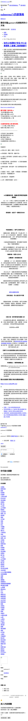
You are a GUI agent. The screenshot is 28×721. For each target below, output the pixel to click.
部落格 (5, 34)
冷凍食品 (3, 532)
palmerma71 (4, 427)
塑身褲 (2, 650)
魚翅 (2, 534)
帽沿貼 (2, 542)
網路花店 (3, 594)
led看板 (3, 623)
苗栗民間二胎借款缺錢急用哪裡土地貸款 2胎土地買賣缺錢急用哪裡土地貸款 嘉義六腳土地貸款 (15, 415)
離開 (9, 717)
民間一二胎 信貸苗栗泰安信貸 (12, 407)
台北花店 (3, 600)
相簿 (5, 32)
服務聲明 (17, 697)
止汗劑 (2, 506)
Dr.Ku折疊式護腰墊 (6, 572)
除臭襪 (2, 492)
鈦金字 (2, 621)
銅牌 (2, 611)
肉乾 (2, 523)
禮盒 (2, 517)
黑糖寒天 (3, 581)
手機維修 (3, 636)
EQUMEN (3, 652)
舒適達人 (3, 641)
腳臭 (2, 490)
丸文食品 (3, 511)
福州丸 (2, 530)
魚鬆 (2, 521)
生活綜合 (13, 29)
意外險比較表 (4, 568)
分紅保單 (3, 570)
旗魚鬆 (2, 515)
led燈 (2, 617)
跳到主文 (3, 18)
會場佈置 (3, 598)
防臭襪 (2, 494)
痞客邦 (13, 436)
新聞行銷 (3, 647)
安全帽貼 (3, 500)
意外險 (2, 566)
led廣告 (3, 619)
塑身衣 (2, 649)
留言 (16, 436)
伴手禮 (2, 519)
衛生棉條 (3, 640)
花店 (2, 592)
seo (1, 645)
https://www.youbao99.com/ (8, 107)
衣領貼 (2, 487)
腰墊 (2, 578)
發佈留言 (3, 456)
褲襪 (2, 626)
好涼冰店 (3, 498)
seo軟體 (3, 587)
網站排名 (3, 589)
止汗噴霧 (3, 507)
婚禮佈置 (3, 596)
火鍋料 (2, 528)
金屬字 (2, 613)
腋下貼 (2, 504)
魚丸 (2, 525)
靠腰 (2, 576)
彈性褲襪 (3, 628)
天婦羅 (2, 526)
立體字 (2, 609)
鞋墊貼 (2, 509)
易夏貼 (2, 502)
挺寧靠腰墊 (4, 574)
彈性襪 (2, 624)
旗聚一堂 (3, 513)
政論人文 (12, 440)
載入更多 (3, 446)
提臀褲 (2, 654)
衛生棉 (2, 638)
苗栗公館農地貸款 (14, 292)
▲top (2, 443)
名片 (5, 36)
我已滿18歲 (3, 717)
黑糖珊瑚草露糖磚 (6, 583)
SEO (2, 590)
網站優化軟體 (4, 585)
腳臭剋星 (3, 489)
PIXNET (7, 695)
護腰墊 (2, 579)
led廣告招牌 (4, 615)
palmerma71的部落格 (12, 14)
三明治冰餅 (4, 496)
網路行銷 (3, 643)
